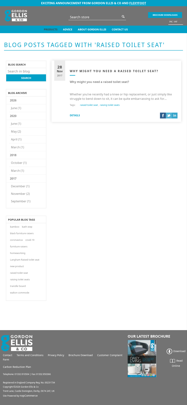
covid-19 (29, 239)
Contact (7, 355)
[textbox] (94, 17)
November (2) (20, 194)
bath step (27, 226)
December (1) (20, 186)
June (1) (16, 108)
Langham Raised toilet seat (24, 259)
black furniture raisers (22, 233)
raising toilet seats (20, 279)
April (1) (16, 139)
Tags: (72, 105)
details (75, 115)
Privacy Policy (56, 355)
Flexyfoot (137, 3)
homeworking (17, 253)
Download (179, 351)
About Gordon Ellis (92, 29)
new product (17, 266)
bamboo (14, 226)
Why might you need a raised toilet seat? (114, 71)
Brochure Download (80, 355)
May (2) (16, 131)
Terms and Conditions (30, 355)
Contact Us (120, 29)
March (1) (17, 147)
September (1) (20, 201)
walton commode (19, 292)
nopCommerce (29, 395)
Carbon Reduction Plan (17, 367)
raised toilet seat (19, 272)
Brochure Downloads (165, 15)
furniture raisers (18, 246)
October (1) (19, 163)
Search (123, 16)
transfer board (18, 286)
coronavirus (16, 239)
